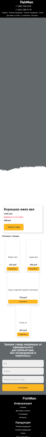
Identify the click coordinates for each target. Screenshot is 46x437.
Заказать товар (14, 227)
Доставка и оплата (13, 15)
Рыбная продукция (16, 12)
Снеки (41, 12)
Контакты (34, 15)
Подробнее (12, 269)
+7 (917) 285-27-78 (23, 10)
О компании (25, 15)
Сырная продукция (31, 12)
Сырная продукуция (23, 430)
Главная (5, 12)
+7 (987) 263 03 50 (23, 6)
